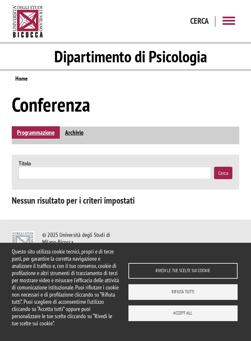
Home (21, 78)
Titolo (25, 163)
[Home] (28, 21)
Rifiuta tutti (183, 292)
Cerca (223, 173)
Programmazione (36, 132)
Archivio (74, 132)
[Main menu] (228, 21)
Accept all (182, 313)
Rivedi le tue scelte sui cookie (183, 270)
